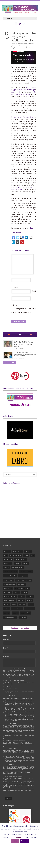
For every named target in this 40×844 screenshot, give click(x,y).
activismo (7, 551)
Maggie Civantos (16, 90)
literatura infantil (9, 600)
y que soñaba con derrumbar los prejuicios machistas (23, 187)
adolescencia (17, 551)
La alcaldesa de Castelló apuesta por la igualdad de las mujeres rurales (25, 354)
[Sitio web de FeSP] (20, 381)
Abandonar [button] (24, 841)
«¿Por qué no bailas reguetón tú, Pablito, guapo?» (23, 37)
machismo (29, 46)
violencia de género (10, 617)
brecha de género (15, 555)
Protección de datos (20, 627)
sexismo (6, 613)
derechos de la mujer (10, 572)
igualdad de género (10, 596)
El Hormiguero (21, 43)
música (14, 605)
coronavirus (7, 563)
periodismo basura (28, 48)
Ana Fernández (16, 92)
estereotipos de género (22, 588)
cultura (25, 563)
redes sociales (29, 609)
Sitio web (15, 305)
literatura (30, 596)
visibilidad (23, 617)
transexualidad (25, 613)
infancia (21, 596)
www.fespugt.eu (14, 688)
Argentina (28, 551)
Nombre (15, 287)
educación (21, 584)
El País (31, 228)
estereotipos (8, 588)
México (6, 605)
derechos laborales (10, 576)
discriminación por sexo (23, 580)
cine (32, 555)
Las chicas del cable (21, 46)
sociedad (15, 613)
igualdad (24, 592)
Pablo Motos (19, 48)
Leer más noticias (10, 363)
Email (34, 291)
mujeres (29, 600)
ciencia (26, 555)
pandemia (22, 605)
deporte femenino (17, 567)
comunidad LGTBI (20, 559)
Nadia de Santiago (29, 90)
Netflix (13, 48)
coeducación (8, 559)
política (31, 605)
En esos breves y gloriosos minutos (22, 117)
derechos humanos (26, 572)
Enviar (8, 798)
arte (5, 555)
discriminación (8, 580)
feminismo (7, 592)
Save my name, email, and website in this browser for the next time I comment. (23, 312)
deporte (6, 567)
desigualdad (23, 576)
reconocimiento (17, 609)
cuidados (17, 563)
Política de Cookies (16, 837)
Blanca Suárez (31, 87)
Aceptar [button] (15, 841)
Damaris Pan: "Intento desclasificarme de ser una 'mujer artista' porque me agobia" (23, 343)
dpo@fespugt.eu (9, 692)
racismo (6, 609)
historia (16, 592)
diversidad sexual (9, 584)
